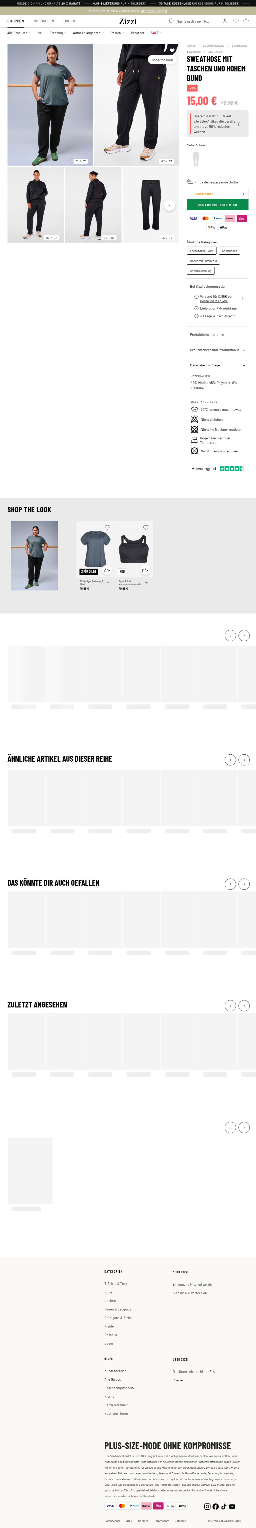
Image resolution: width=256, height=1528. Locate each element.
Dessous (110, 1335)
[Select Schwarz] (196, 159)
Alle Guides (112, 1379)
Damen (191, 45)
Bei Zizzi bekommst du (207, 286)
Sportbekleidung (214, 45)
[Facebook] (215, 1506)
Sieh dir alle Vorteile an (190, 1293)
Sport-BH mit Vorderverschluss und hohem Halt (129, 582)
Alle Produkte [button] (17, 33)
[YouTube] (232, 1506)
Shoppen (16, 21)
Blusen (109, 1292)
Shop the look (162, 59)
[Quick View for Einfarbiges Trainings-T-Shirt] (107, 570)
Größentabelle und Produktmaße (215, 349)
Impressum (162, 1521)
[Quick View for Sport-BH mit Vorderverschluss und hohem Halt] (145, 570)
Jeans (109, 1343)
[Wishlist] (172, 50)
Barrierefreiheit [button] (116, 1405)
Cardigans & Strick (118, 1317)
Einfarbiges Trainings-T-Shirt (92, 582)
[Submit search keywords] (171, 21)
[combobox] (191, 21)
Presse (178, 1380)
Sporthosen (215, 51)
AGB (129, 1521)
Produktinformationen (207, 334)
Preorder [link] (137, 33)
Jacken (110, 1300)
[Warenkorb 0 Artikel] (246, 21)
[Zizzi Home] (128, 20)
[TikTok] (224, 1506)
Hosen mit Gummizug (203, 261)
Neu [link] (41, 33)
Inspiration (43, 21)
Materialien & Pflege (205, 365)
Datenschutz (112, 1521)
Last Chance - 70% (202, 251)
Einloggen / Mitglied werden (193, 1284)
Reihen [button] (116, 33)
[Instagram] (207, 1506)
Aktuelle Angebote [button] (86, 33)
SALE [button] (155, 33)
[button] (238, 124)
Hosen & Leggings (117, 1309)
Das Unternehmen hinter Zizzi (194, 1371)
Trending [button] (56, 33)
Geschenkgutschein (119, 1388)
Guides (68, 21)
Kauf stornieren (116, 1413)
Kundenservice (115, 1371)
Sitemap (181, 1521)
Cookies (143, 1521)
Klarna (109, 1396)
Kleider (109, 1326)
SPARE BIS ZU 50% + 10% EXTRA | (128, 11)
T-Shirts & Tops (115, 1283)
